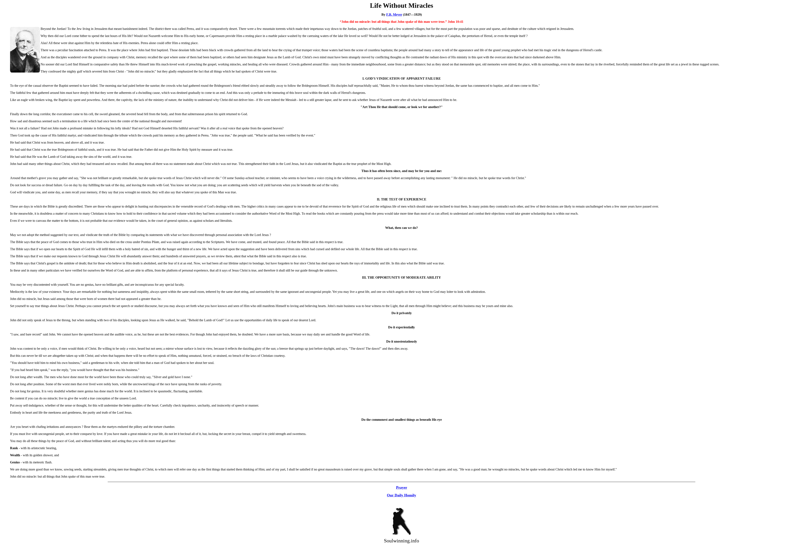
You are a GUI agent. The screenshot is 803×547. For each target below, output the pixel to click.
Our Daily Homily (401, 495)
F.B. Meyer (394, 14)
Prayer (401, 487)
